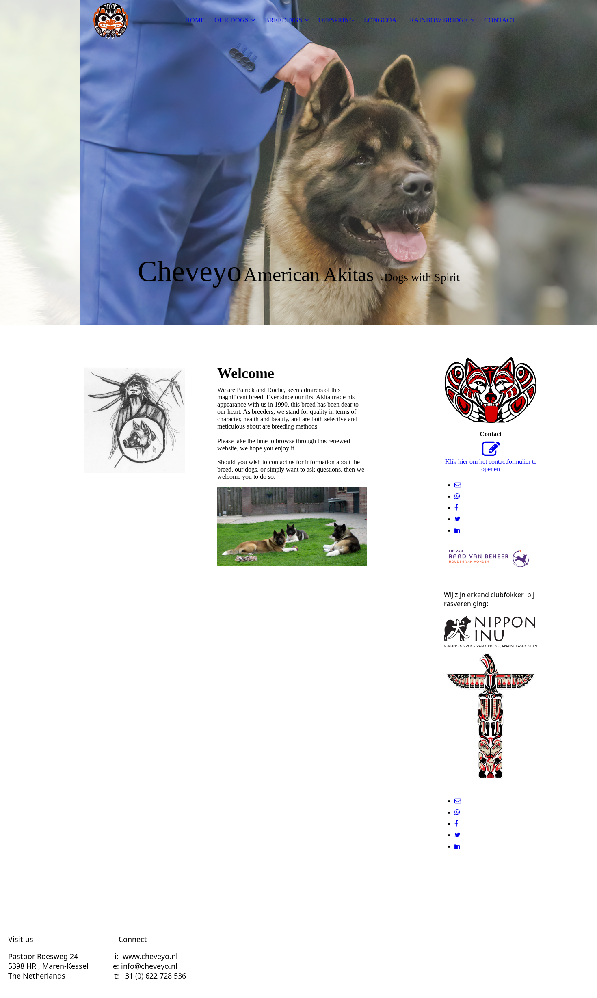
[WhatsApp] (457, 496)
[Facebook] (456, 507)
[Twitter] (457, 518)
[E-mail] (457, 484)
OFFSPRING (336, 20)
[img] (110, 20)
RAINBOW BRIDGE (439, 20)
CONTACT (499, 20)
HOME (195, 20)
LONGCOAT (382, 20)
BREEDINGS (283, 20)
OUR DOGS (231, 20)
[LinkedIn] (457, 530)
